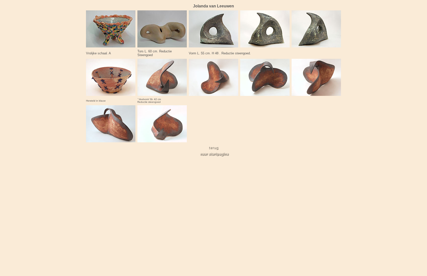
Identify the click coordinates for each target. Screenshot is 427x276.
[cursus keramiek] (214, 149)
